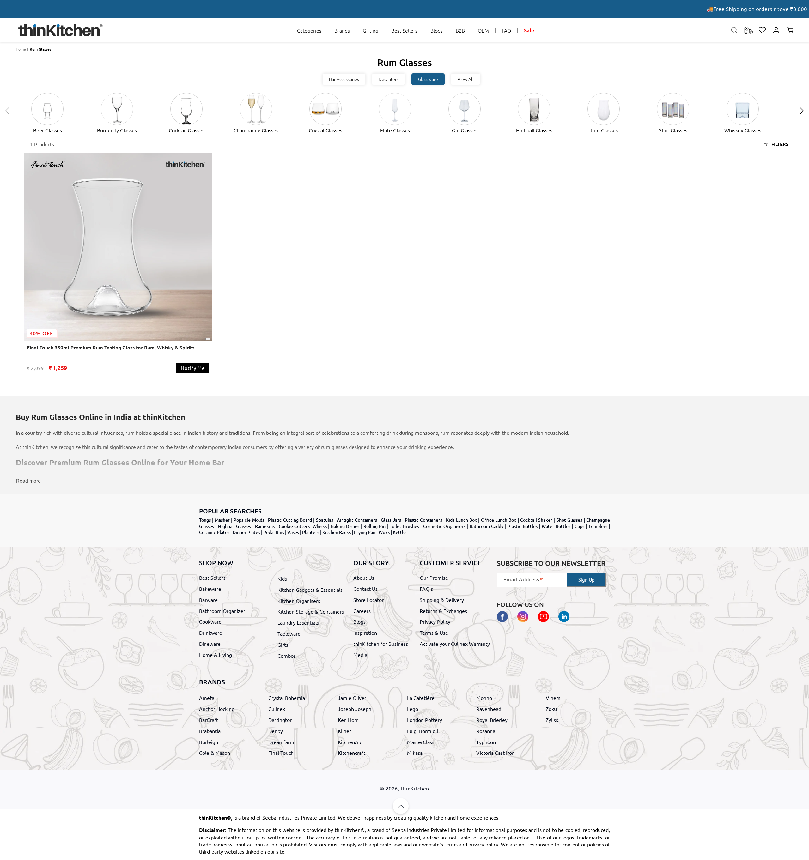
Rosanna (485, 730)
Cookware (210, 621)
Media (360, 654)
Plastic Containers (423, 520)
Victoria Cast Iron (495, 752)
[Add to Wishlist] (207, 339)
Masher (222, 520)
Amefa (206, 697)
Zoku (551, 709)
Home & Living (215, 654)
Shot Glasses (569, 520)
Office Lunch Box (498, 520)
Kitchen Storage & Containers (310, 611)
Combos (286, 655)
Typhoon (486, 741)
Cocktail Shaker (536, 520)
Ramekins (265, 526)
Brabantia (210, 730)
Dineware (210, 643)
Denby (275, 730)
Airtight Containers (357, 520)
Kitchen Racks (336, 532)
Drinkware (210, 632)
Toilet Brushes (404, 526)
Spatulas (324, 520)
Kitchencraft (351, 752)
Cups (579, 526)
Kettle (399, 532)
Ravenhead (488, 709)
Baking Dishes (345, 526)
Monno (484, 697)
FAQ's (426, 588)
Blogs (359, 621)
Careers (362, 610)
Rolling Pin (374, 526)
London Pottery (424, 720)
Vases (293, 532)
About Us (363, 577)
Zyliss (552, 720)
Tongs (205, 520)
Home (21, 48)
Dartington (280, 720)
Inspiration (365, 632)
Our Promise (434, 577)
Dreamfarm (281, 741)
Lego (412, 709)
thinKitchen (415, 788)
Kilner (344, 730)
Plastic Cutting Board (290, 520)
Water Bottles (556, 526)
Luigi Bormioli (422, 730)
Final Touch (281, 752)
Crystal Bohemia (286, 697)
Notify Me (193, 368)
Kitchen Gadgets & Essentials (310, 589)
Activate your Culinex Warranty (455, 643)
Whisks (320, 526)
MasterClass (420, 741)
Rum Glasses (40, 49)
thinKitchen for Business (380, 643)
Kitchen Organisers (298, 600)
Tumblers (597, 526)
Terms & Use (434, 632)
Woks (384, 532)
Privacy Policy (435, 621)
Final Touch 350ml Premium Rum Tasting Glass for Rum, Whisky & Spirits (110, 347)
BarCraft (208, 720)
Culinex (276, 709)
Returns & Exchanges (443, 610)
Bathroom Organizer (222, 610)
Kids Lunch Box (461, 520)
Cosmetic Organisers (444, 526)
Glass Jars (391, 520)
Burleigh (208, 741)
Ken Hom (348, 720)
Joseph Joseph (354, 709)
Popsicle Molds (249, 520)
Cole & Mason (214, 752)
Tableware (289, 633)
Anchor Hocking (216, 709)
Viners (553, 697)
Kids (282, 578)
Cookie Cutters (294, 526)
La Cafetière (421, 697)
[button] (309, 30)
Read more (28, 481)
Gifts (282, 644)
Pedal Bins (273, 532)
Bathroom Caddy (486, 526)
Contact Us (365, 588)
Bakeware (210, 588)
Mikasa (415, 752)
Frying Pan (364, 532)
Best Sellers (212, 577)
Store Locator (368, 599)
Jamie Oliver (352, 697)
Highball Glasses (234, 526)
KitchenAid (350, 741)
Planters (310, 532)
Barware (208, 599)
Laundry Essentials (298, 622)
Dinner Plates (246, 532)
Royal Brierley (492, 720)
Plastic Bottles (522, 526)
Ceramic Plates (214, 532)
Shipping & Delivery (442, 599)
